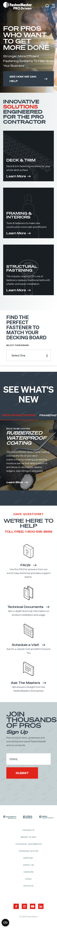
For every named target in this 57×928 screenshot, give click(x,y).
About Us (28, 865)
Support (28, 858)
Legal (28, 879)
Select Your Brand (17, 345)
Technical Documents (28, 844)
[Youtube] (32, 906)
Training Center (28, 851)
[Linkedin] (41, 906)
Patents (28, 885)
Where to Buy (28, 837)
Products (28, 830)
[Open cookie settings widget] (5, 922)
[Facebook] (16, 906)
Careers (28, 872)
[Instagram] (24, 906)
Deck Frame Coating (19, 415)
